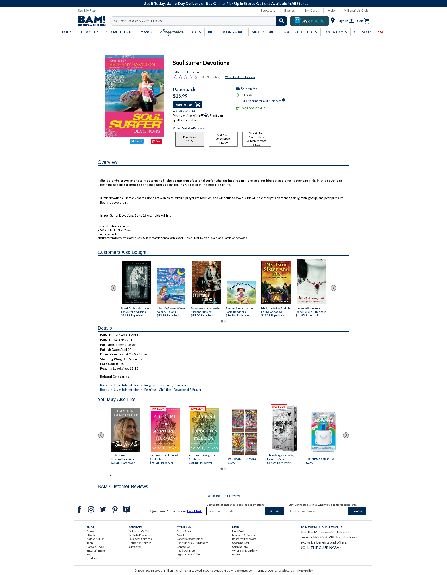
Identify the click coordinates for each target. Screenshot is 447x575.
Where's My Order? (244, 550)
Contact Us (183, 546)
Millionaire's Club (356, 10)
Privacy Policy (304, 570)
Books (104, 385)
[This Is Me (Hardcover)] (125, 430)
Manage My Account (244, 535)
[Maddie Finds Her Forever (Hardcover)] (241, 292)
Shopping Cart (240, 543)
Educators (268, 10)
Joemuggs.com (244, 570)
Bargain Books (96, 546)
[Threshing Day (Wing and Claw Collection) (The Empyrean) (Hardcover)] (284, 428)
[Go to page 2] (225, 321)
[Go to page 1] (221, 321)
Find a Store (184, 531)
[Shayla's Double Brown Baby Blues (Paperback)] (136, 282)
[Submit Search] (281, 21)
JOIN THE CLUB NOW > (321, 547)
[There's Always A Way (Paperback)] (171, 286)
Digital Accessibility (188, 554)
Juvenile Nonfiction (126, 385)
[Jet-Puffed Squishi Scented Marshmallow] (323, 432)
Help (331, 10)
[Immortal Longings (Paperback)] (311, 281)
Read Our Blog (186, 550)
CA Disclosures (284, 570)
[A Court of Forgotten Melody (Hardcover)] (204, 430)
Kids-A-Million (96, 539)
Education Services (141, 543)
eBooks (91, 535)
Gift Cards (311, 10)
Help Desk (238, 531)
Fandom (92, 558)
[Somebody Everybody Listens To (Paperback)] (206, 282)
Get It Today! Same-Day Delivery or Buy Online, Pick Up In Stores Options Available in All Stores (226, 3)
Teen (90, 543)
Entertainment (96, 550)
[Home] (90, 21)
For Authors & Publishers (192, 543)
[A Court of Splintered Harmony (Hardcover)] (165, 430)
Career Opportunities (190, 539)
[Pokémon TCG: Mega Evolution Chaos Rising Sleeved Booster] (244, 432)
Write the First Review (240, 77)
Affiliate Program (139, 535)
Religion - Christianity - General (165, 385)
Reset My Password (244, 539)
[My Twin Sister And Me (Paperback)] (276, 282)
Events (289, 10)
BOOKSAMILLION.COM (218, 570)
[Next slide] (333, 288)
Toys (89, 554)
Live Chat (194, 511)
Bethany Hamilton (187, 72)
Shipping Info (240, 546)
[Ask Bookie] (309, 21)
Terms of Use (264, 570)
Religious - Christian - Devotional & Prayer (172, 389)
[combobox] (201, 21)
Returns (237, 554)
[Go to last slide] (113, 288)
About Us (182, 535)
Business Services (140, 539)
